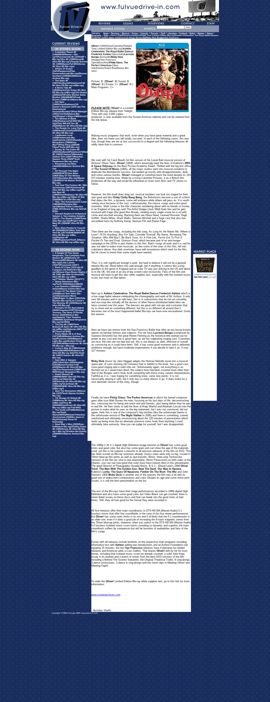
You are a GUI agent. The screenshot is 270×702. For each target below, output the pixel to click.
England (183, 33)
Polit (106, 35)
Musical (125, 33)
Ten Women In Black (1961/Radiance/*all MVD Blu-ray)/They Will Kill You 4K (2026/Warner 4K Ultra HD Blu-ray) (69, 122)
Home (106, 33)
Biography (96, 35)
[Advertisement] (205, 341)
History (200, 33)
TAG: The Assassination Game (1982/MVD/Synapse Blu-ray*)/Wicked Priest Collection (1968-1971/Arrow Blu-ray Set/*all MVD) (69, 206)
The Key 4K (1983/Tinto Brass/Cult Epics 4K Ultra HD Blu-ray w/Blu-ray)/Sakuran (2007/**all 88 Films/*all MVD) (69, 328)
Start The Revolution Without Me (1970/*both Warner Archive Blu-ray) (68, 393)
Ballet (192, 33)
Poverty (154, 33)
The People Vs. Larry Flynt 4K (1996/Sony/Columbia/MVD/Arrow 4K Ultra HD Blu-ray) (69, 130)
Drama (135, 33)
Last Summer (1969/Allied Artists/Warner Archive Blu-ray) (68, 287)
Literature (172, 33)
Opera (210, 33)
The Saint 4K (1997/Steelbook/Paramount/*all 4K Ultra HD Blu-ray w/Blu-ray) (68, 83)
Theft (162, 33)
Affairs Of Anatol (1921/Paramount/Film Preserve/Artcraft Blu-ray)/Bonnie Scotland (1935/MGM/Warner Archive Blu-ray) (69, 73)
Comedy (144, 33)
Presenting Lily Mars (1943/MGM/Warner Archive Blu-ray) (68, 166)
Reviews (115, 33)
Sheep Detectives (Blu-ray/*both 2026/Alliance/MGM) (67, 282)
